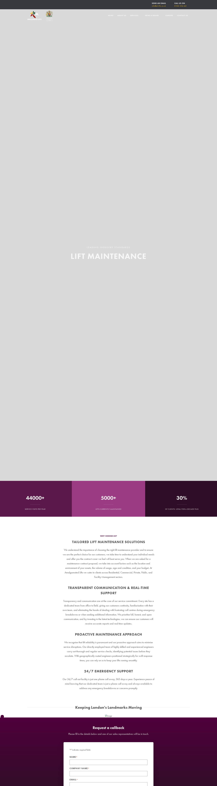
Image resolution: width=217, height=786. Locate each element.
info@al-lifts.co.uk (159, 6)
